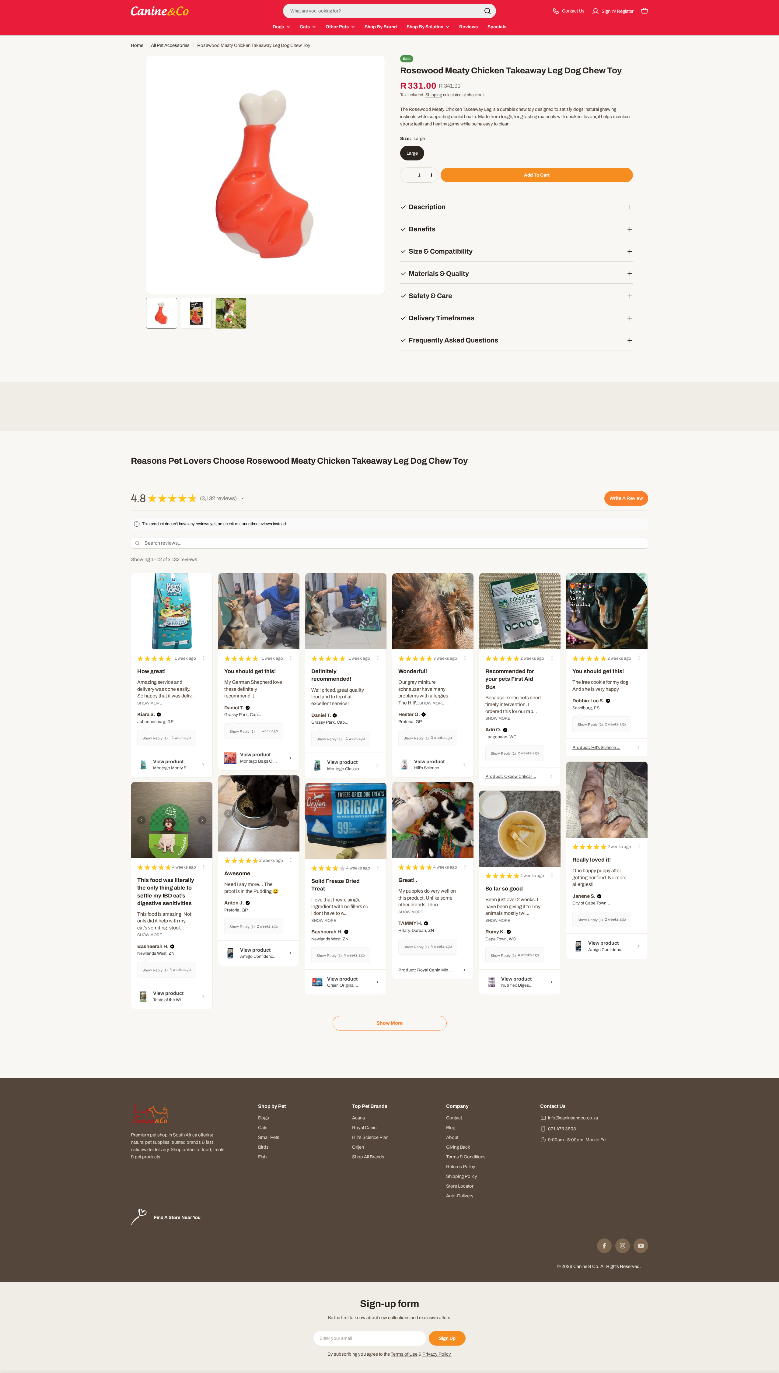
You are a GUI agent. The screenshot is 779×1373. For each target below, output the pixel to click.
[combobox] (389, 11)
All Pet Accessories (170, 45)
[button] (242, 498)
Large (412, 153)
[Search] (487, 11)
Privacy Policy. (437, 1354)
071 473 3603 (562, 1128)
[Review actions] (204, 658)
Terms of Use (404, 1354)
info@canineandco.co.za (573, 1117)
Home (137, 45)
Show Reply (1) (155, 738)
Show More (149, 703)
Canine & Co (585, 1266)
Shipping (433, 95)
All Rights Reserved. (620, 1266)
